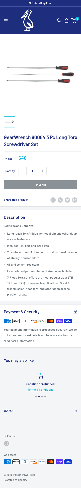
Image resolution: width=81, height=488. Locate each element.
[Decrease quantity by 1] (22, 171)
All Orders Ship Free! (40, 3)
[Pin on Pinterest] (60, 200)
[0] (74, 20)
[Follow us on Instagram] (6, 443)
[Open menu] (6, 20)
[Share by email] (74, 200)
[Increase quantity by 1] (42, 171)
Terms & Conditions (40, 389)
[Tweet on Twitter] (67, 200)
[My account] (66, 20)
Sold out (40, 185)
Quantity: (10, 171)
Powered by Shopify (15, 479)
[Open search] (59, 20)
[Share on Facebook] (53, 200)
